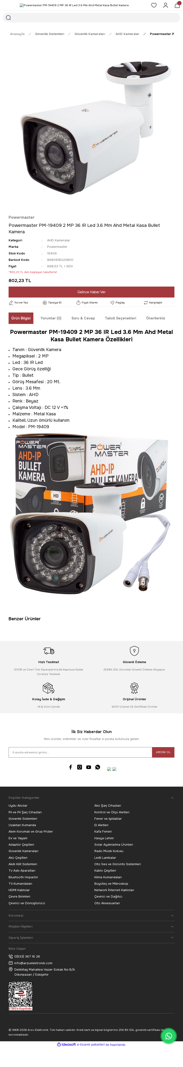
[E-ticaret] (91, 1045)
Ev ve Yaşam (18, 838)
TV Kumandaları (20, 884)
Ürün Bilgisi (20, 318)
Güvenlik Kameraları (23, 851)
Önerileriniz (155, 318)
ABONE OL (163, 752)
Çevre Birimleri (19, 896)
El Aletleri (101, 825)
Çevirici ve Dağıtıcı (108, 896)
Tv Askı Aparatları (22, 870)
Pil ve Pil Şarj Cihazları (25, 812)
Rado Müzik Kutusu (108, 851)
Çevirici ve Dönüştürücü (27, 903)
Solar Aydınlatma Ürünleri (113, 845)
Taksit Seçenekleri (120, 318)
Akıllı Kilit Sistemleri (23, 864)
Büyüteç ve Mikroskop (111, 884)
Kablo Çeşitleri (105, 870)
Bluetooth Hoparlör (23, 877)
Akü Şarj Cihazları (107, 806)
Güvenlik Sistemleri (23, 819)
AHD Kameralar (58, 240)
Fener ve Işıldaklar (108, 819)
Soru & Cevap (83, 318)
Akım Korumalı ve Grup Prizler (31, 831)
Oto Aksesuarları (107, 903)
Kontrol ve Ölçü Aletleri (111, 812)
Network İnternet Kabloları (114, 890)
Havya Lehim (104, 838)
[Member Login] (165, 5)
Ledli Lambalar (105, 858)
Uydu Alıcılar (18, 806)
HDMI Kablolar (19, 890)
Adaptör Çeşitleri (21, 845)
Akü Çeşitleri (18, 858)
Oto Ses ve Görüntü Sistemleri (117, 864)
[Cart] (177, 5)
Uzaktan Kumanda (22, 825)
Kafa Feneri (103, 831)
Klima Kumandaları (108, 877)
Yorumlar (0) (51, 318)
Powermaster (22, 217)
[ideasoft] (66, 1044)
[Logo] (74, 5)
